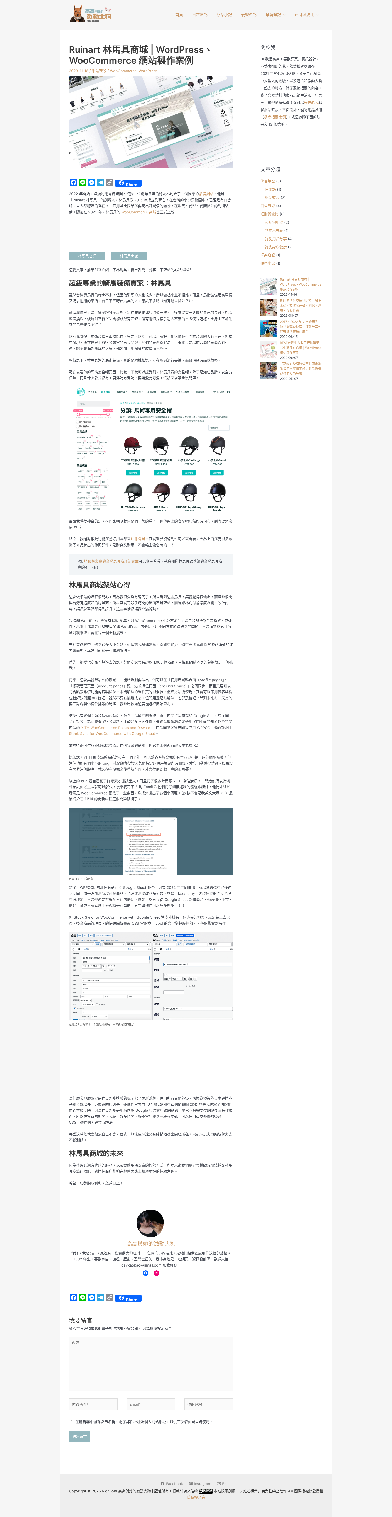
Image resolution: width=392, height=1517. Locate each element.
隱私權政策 (196, 1497)
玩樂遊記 (249, 14)
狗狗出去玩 (274, 230)
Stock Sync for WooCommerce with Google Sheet (112, 733)
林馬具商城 (129, 256)
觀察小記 (224, 14)
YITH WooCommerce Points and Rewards (116, 727)
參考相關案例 (275, 117)
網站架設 (99, 70)
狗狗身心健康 (276, 247)
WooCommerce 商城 (138, 212)
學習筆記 (273, 14)
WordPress (148, 70)
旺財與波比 (304, 14)
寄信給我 (311, 102)
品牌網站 (206, 194)
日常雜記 (200, 14)
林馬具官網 (87, 256)
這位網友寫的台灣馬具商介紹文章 (111, 561)
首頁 (179, 14)
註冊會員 (138, 539)
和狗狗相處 (274, 222)
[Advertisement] (151, 1062)
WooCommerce (123, 70)
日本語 (270, 189)
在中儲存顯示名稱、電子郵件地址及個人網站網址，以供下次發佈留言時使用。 (144, 1422)
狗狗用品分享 (276, 238)
